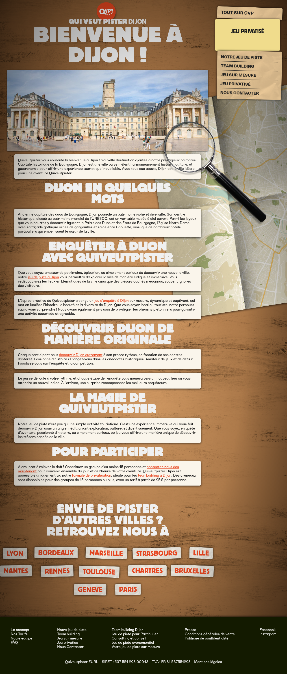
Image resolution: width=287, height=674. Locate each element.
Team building (237, 66)
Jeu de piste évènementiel (133, 642)
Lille (201, 553)
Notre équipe (21, 638)
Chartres (147, 571)
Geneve (90, 589)
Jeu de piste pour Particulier (135, 634)
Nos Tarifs (19, 634)
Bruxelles (192, 571)
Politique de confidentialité (206, 638)
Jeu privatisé (247, 31)
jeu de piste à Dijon (43, 277)
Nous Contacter (239, 92)
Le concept (20, 630)
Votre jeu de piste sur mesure (136, 647)
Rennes (57, 571)
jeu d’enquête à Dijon (111, 300)
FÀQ (14, 642)
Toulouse (99, 571)
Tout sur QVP (237, 13)
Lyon (15, 553)
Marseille (106, 553)
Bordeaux (56, 553)
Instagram (268, 634)
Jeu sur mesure (238, 75)
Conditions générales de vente (210, 634)
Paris (128, 589)
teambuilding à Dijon (154, 475)
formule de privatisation (91, 475)
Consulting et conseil (129, 638)
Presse (190, 630)
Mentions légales (208, 662)
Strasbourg (156, 553)
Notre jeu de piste (241, 57)
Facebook (268, 630)
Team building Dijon (128, 630)
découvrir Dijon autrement (80, 355)
